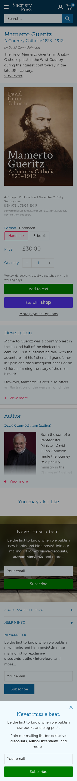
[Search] (67, 18)
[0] (69, 7)
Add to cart (38, 289)
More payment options (38, 314)
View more (13, 76)
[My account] (60, 7)
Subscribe (38, 771)
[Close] (71, 707)
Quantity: (12, 263)
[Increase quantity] (49, 262)
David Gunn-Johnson (24, 47)
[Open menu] (6, 7)
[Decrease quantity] (26, 262)
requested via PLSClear (40, 211)
